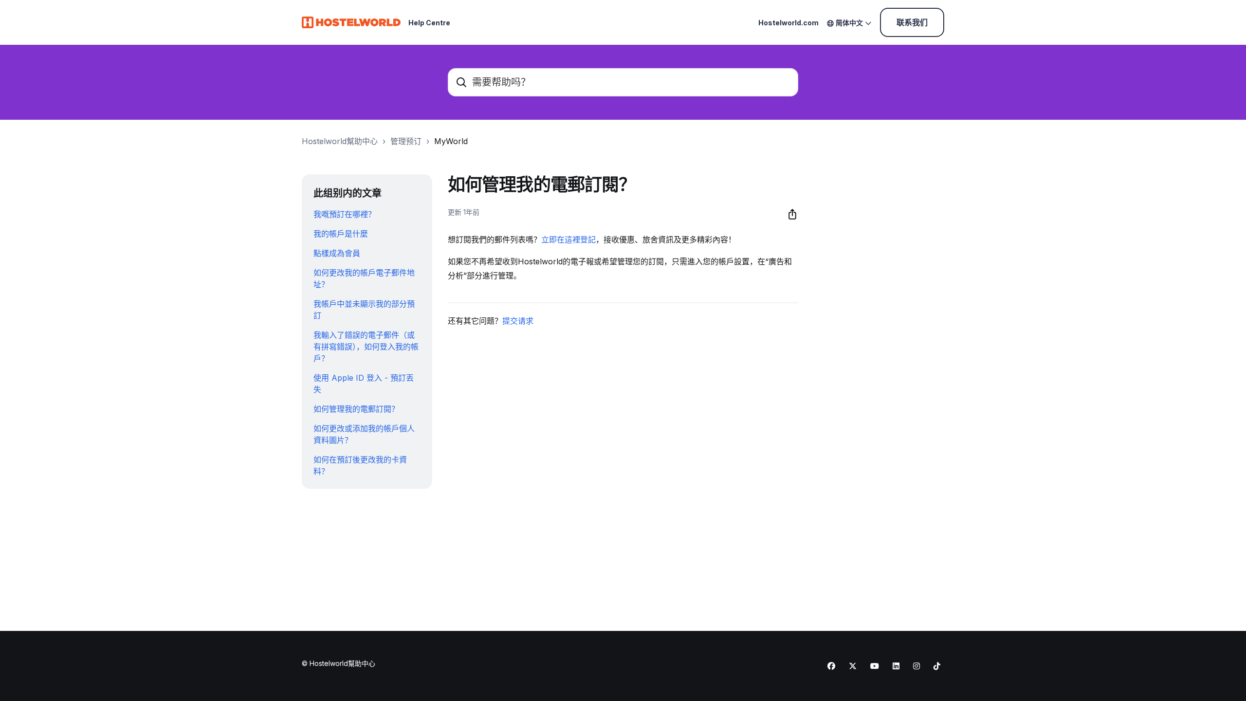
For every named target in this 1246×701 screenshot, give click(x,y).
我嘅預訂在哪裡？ (344, 214)
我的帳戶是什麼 (340, 234)
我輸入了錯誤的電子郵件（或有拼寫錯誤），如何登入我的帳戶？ (366, 346)
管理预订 (405, 141)
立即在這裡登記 (568, 239)
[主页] (351, 22)
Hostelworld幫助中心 (340, 141)
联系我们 (912, 22)
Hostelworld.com (788, 22)
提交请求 (517, 321)
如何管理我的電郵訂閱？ (356, 409)
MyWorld (451, 141)
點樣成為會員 (336, 253)
